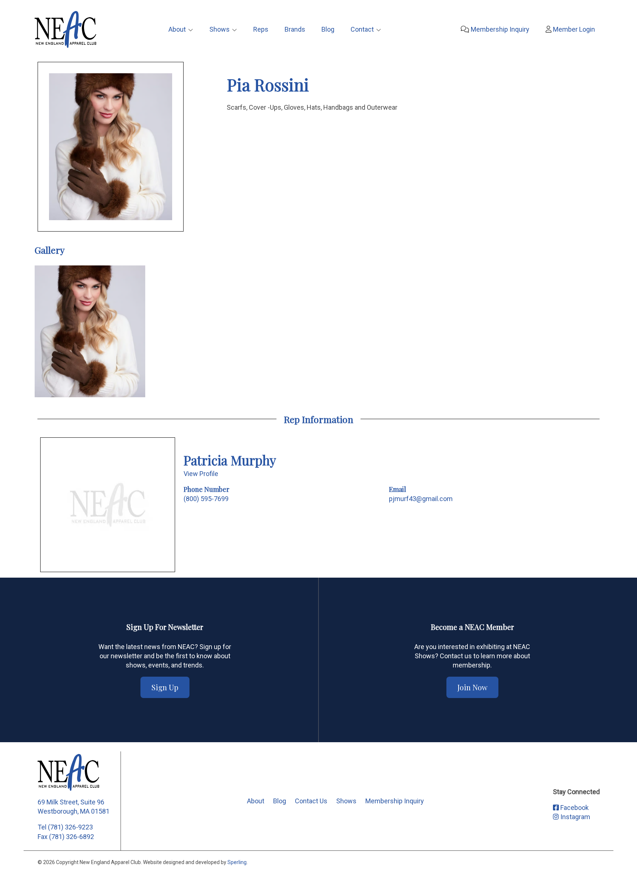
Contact (362, 29)
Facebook (574, 807)
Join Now (472, 687)
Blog (327, 29)
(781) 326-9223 (70, 827)
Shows (219, 29)
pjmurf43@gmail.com (421, 499)
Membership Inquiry (499, 29)
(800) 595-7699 (206, 499)
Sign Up (165, 687)
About (177, 29)
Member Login (573, 29)
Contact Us (311, 801)
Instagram (574, 817)
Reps (260, 29)
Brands (295, 29)
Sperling (237, 862)
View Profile (201, 473)
